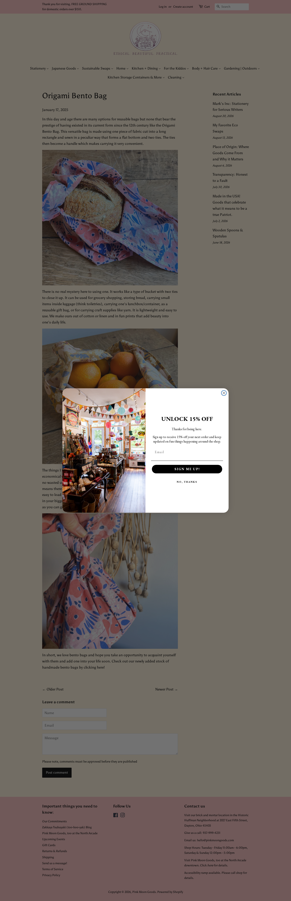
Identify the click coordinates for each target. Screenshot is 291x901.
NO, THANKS (187, 482)
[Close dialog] (223, 393)
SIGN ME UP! (187, 469)
